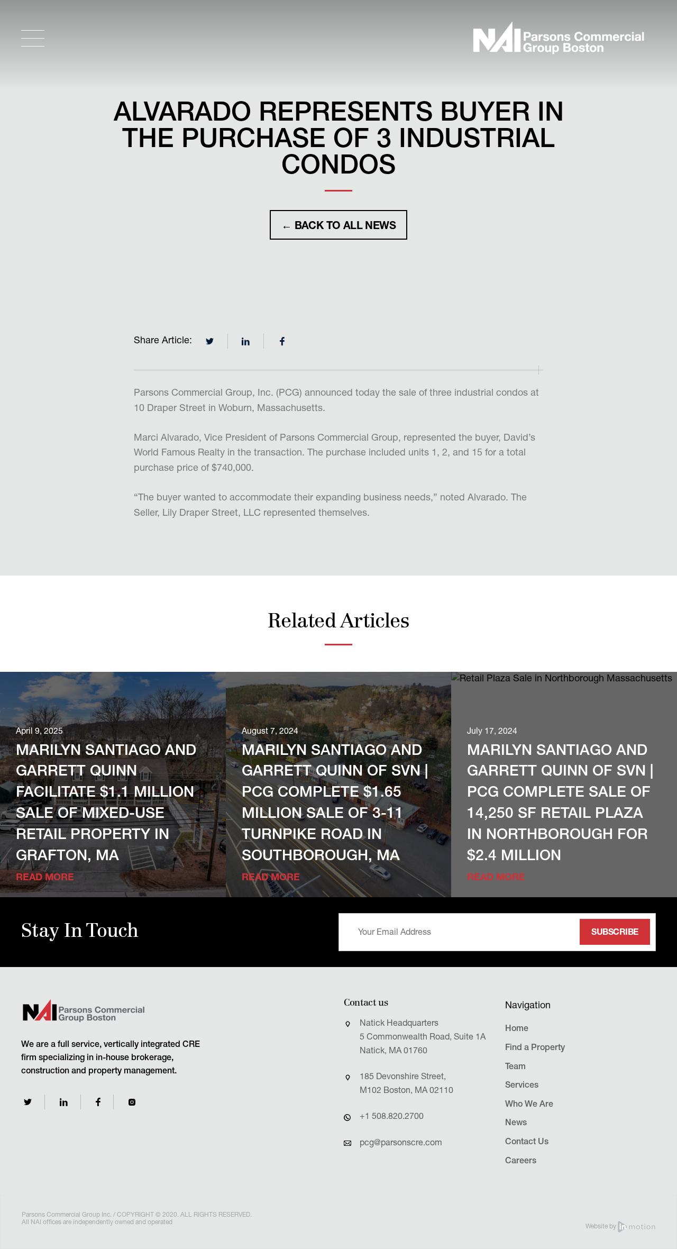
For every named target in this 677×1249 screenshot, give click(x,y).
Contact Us (526, 1142)
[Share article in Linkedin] (246, 341)
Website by (601, 1227)
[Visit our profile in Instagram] (132, 1102)
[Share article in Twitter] (210, 341)
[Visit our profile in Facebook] (98, 1102)
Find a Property (535, 1048)
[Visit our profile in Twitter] (28, 1102)
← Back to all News (338, 227)
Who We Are (529, 1105)
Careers (520, 1161)
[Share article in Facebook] (282, 341)
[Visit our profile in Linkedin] (64, 1102)
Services (521, 1086)
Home (516, 1029)
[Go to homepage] (558, 38)
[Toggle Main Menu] (32, 38)
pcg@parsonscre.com (401, 1143)
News (516, 1123)
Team (515, 1067)
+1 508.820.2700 (392, 1117)
